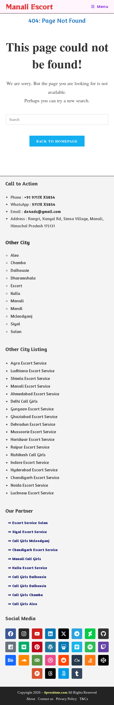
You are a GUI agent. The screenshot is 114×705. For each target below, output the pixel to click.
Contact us (45, 699)
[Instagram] (24, 633)
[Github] (103, 633)
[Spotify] (90, 647)
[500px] (63, 673)
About (30, 699)
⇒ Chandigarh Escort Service (33, 549)
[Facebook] (10, 633)
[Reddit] (63, 660)
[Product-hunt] (37, 673)
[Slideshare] (63, 647)
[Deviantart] (90, 633)
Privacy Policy (66, 699)
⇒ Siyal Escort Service (27, 531)
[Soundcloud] (24, 660)
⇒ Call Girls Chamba (25, 594)
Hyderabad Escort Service (34, 469)
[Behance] (10, 660)
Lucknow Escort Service (32, 492)
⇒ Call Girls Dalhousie (27, 576)
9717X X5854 (43, 204)
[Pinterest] (37, 647)
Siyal (15, 323)
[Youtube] (37, 633)
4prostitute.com (55, 692)
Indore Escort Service (30, 462)
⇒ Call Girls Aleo (22, 603)
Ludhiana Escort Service (32, 370)
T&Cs (84, 699)
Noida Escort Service (29, 485)
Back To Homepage (57, 141)
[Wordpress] (50, 647)
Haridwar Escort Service (32, 439)
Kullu (15, 293)
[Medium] (24, 647)
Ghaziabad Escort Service (34, 416)
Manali (17, 300)
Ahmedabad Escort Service (35, 393)
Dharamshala (23, 278)
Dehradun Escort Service (33, 424)
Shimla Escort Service (30, 378)
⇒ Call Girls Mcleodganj (28, 540)
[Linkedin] (50, 633)
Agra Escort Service (28, 363)
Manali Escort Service (30, 386)
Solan (16, 331)
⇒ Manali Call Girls (24, 558)
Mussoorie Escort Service (33, 431)
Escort (16, 285)
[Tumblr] (77, 673)
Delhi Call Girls (24, 401)
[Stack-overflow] (90, 660)
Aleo (15, 255)
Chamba (18, 262)
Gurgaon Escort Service (32, 408)
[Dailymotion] (10, 647)
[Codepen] (103, 660)
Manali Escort (29, 6)
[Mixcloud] (77, 660)
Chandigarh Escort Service (35, 477)
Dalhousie (20, 270)
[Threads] (50, 673)
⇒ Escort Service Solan (28, 522)
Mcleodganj (21, 316)
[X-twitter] (63, 633)
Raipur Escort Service (30, 447)
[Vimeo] (77, 647)
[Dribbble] (50, 660)
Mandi (16, 308)
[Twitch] (103, 647)
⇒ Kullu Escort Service (27, 567)
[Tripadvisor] (37, 660)
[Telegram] (77, 633)
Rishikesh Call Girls (28, 454)
